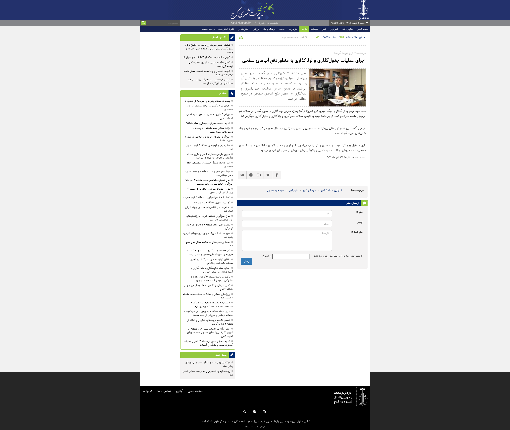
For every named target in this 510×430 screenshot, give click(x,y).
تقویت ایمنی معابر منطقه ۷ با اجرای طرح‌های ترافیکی (209, 227)
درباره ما (147, 391)
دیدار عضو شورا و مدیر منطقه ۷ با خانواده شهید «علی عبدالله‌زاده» (208, 173)
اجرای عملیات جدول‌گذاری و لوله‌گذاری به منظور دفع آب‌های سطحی (304, 60)
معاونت (314, 29)
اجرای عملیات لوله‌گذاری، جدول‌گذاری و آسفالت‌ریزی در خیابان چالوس (212, 270)
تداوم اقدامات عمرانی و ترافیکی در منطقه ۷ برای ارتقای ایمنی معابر (210, 191)
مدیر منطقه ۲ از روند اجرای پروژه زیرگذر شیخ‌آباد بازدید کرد (207, 235)
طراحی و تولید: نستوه (255, 427)
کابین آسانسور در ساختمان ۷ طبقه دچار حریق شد (206, 57)
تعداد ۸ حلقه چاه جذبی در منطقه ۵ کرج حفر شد (206, 197)
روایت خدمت (208, 29)
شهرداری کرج (309, 190)
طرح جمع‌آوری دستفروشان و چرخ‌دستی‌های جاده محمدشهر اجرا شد (209, 218)
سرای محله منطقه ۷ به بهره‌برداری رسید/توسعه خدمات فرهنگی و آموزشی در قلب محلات (208, 313)
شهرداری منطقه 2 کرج (331, 190)
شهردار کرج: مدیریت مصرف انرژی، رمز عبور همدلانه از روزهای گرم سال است (210, 82)
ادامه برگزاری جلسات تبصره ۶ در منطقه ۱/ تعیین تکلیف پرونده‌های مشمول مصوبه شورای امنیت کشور (210, 332)
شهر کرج (293, 190)
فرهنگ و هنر (269, 29)
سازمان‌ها (293, 29)
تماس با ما (164, 391)
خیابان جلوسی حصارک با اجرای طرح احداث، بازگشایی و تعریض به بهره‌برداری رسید (210, 156)
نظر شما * (357, 232)
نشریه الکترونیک (226, 29)
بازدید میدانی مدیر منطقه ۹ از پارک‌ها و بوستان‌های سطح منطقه (212, 130)
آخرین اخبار (219, 37)
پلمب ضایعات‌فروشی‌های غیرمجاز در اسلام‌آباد (207, 101)
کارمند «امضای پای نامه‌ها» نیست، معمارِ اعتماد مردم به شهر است (208, 73)
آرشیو (179, 391)
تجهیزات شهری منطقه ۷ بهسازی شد (212, 202)
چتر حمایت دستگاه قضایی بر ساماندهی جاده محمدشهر (210, 165)
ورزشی (256, 29)
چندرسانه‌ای (243, 29)
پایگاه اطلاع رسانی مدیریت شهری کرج (262, 10)
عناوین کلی (347, 29)
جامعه (282, 29)
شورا (324, 29)
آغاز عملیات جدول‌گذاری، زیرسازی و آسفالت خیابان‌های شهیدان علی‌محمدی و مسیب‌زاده (210, 253)
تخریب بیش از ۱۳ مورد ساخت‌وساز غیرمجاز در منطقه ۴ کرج (208, 287)
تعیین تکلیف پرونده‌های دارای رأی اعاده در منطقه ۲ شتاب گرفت (210, 322)
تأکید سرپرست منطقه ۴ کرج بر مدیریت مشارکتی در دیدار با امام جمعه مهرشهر (212, 279)
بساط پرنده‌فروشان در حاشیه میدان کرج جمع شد (209, 244)
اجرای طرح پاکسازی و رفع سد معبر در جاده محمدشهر (209, 108)
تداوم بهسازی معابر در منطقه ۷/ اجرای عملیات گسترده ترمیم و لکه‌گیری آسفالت (208, 343)
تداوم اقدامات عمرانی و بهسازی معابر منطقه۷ (207, 123)
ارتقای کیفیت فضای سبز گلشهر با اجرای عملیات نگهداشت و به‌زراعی (211, 261)
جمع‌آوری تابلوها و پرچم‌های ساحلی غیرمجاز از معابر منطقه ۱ (208, 139)
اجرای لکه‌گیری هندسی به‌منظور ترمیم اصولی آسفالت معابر (209, 116)
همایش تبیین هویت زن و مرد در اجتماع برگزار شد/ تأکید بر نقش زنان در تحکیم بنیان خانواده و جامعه (209, 49)
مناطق (304, 29)
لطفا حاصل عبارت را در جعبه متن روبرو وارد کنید (338, 256)
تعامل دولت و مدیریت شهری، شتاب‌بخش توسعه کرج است (210, 64)
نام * (359, 212)
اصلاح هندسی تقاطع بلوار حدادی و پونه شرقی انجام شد (209, 209)
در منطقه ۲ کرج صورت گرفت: (350, 53)
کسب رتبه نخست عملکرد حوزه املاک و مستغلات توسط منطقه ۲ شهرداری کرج (212, 305)
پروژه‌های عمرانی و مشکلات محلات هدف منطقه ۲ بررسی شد (208, 296)
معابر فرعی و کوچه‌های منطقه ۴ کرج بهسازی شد (209, 147)
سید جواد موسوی (275, 190)
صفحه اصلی (362, 29)
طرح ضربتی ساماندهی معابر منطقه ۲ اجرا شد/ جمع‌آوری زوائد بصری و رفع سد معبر (209, 182)
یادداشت (221, 354)
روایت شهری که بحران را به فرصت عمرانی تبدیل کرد (207, 373)
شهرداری (334, 29)
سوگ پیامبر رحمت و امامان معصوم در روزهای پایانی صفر (209, 364)
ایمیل (359, 222)
